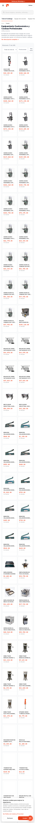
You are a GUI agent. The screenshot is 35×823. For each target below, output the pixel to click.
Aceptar (25, 818)
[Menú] (3, 5)
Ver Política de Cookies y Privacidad (13, 814)
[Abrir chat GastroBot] (30, 818)
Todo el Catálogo (7, 18)
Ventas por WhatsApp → (18, 1)
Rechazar (10, 818)
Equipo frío (31, 18)
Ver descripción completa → (10, 39)
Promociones (22, 49)
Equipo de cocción (20, 18)
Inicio (2, 23)
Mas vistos (31, 49)
